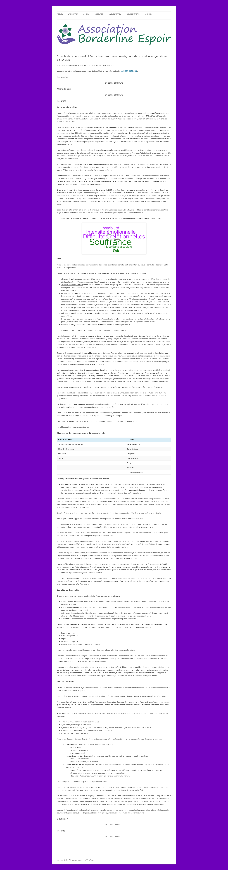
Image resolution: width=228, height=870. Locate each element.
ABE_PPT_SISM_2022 (129, 71)
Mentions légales (62, 860)
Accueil (60, 14)
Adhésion (148, 14)
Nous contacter (133, 14)
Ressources (99, 14)
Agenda (86, 14)
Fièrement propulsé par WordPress (82, 860)
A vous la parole (115, 14)
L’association (73, 14)
